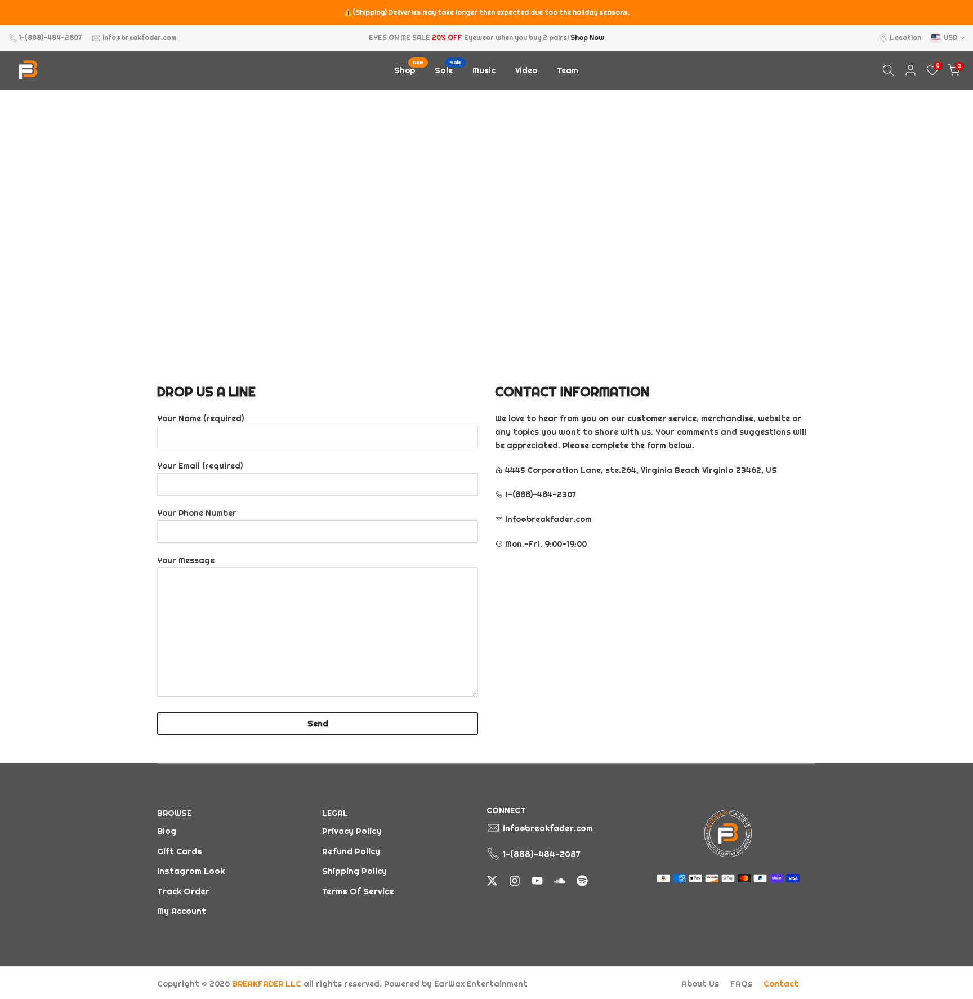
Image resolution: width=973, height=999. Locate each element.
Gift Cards (179, 851)
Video (526, 70)
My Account (181, 911)
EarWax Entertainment (481, 984)
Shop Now (587, 37)
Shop (408, 69)
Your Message (186, 560)
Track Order (183, 891)
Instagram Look (191, 871)
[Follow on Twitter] (492, 880)
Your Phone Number (196, 513)
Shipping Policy (354, 871)
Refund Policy (351, 851)
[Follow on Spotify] (582, 880)
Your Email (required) (200, 466)
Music (484, 70)
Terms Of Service (358, 891)
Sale (448, 69)
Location (905, 37)
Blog (166, 831)
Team (567, 70)
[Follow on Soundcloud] (559, 880)
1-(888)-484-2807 (50, 37)
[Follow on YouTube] (537, 880)
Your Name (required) (200, 418)
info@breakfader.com (139, 37)
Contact (781, 984)
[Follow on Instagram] (514, 880)
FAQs (741, 984)
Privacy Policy (351, 831)
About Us (700, 984)
